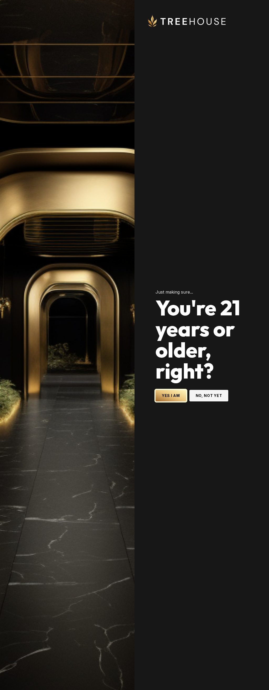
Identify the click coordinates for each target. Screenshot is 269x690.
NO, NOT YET (209, 395)
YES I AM (171, 395)
